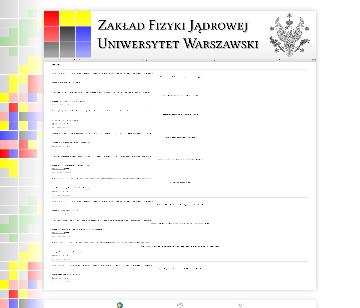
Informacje (144, 60)
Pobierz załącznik (59, 123)
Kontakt (278, 60)
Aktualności (77, 60)
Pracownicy (211, 60)
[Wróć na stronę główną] (180, 34)
